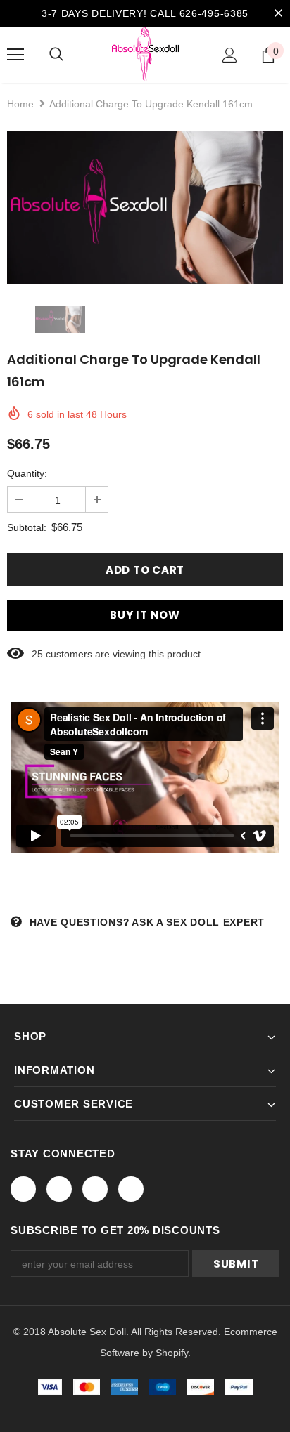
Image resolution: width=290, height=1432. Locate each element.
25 (37, 653)
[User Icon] (229, 55)
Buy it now (145, 614)
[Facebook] (23, 1189)
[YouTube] (131, 1189)
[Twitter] (59, 1189)
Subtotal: (26, 527)
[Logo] (145, 54)
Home (20, 104)
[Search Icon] (56, 55)
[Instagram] (95, 1189)
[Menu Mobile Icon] (15, 54)
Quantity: (27, 473)
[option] (145, 207)
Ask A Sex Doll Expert (198, 922)
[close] (278, 13)
